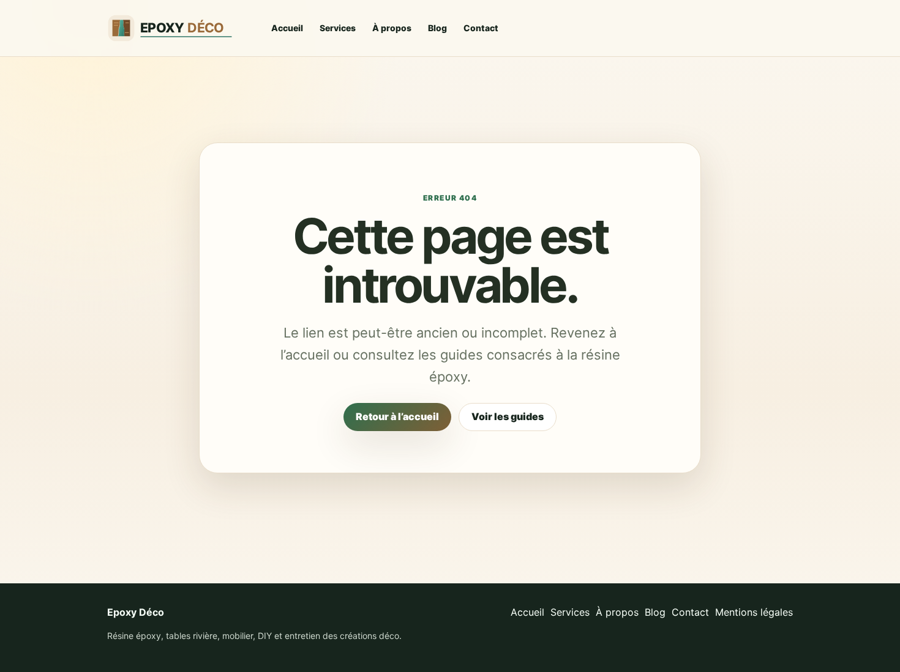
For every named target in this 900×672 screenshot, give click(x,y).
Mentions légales (754, 612)
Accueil (287, 28)
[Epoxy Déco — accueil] (177, 28)
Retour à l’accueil (397, 416)
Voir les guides (507, 416)
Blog (437, 28)
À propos (391, 28)
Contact (480, 28)
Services (338, 28)
